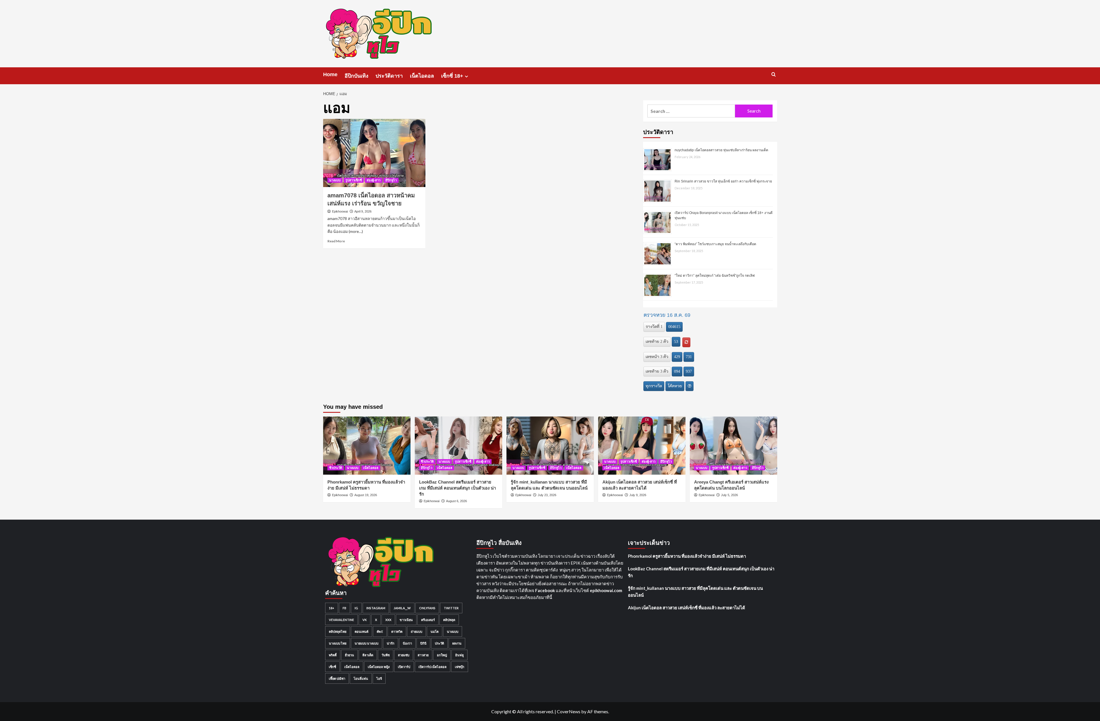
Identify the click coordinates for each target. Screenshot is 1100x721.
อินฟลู (459, 655)
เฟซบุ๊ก (459, 667)
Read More (336, 241)
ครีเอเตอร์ (428, 620)
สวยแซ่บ (403, 655)
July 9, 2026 (637, 495)
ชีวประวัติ (335, 467)
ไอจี (379, 678)
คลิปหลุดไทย (337, 631)
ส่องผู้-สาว (373, 180)
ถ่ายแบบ (416, 631)
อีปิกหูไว (391, 180)
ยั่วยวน (349, 655)
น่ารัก (390, 643)
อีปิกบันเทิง (356, 76)
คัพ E (380, 631)
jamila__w (402, 608)
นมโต (435, 631)
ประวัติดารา (389, 76)
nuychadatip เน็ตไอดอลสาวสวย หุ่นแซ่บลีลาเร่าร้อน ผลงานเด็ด (721, 150)
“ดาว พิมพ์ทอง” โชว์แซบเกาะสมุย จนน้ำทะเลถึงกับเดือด (715, 244)
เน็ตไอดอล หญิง (379, 667)
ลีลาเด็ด (367, 655)
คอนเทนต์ (361, 631)
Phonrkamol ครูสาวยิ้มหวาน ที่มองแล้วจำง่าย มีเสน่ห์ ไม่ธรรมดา (687, 556)
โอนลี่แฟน (360, 678)
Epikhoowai (340, 211)
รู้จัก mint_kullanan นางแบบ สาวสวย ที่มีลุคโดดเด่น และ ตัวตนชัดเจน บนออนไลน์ (695, 592)
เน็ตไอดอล (422, 76)
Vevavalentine (341, 620)
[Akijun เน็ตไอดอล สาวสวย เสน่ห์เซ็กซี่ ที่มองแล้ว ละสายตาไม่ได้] (641, 446)
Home (330, 74)
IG (356, 608)
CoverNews (568, 711)
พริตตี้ (333, 655)
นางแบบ (335, 180)
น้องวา (407, 643)
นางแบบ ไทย (337, 643)
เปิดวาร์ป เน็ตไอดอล (433, 667)
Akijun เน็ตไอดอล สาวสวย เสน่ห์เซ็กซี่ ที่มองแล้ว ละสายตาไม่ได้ (686, 607)
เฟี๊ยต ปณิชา (337, 678)
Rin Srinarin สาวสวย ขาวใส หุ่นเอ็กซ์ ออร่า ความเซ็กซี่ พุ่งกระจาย (723, 181)
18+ (331, 608)
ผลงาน (456, 643)
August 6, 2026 (456, 501)
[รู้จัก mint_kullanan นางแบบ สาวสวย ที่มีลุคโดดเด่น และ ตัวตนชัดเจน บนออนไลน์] (550, 446)
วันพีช (386, 655)
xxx (388, 620)
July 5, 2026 (729, 495)
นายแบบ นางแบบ (366, 643)
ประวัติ (439, 643)
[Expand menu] (466, 76)
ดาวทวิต (396, 631)
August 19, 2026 (365, 495)
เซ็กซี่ (332, 667)
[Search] (773, 75)
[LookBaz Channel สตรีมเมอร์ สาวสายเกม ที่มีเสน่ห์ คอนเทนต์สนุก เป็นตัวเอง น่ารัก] (458, 446)
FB (344, 608)
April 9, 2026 (363, 211)
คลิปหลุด (449, 620)
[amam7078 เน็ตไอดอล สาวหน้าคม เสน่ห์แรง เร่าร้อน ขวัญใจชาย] (374, 153)
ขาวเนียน (406, 620)
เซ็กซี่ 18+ (452, 76)
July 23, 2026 (547, 495)
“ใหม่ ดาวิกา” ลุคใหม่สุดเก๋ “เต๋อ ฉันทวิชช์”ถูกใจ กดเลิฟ (715, 276)
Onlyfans (427, 608)
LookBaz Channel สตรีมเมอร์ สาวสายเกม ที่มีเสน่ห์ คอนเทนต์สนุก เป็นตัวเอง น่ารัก (457, 488)
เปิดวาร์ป (404, 667)
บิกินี (423, 643)
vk (364, 620)
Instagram (375, 608)
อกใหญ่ (442, 655)
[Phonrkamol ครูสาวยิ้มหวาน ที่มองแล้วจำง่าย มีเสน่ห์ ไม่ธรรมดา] (366, 446)
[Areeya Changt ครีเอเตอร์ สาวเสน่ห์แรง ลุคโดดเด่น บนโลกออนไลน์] (733, 446)
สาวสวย (423, 655)
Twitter (451, 608)
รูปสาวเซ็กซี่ (353, 180)
